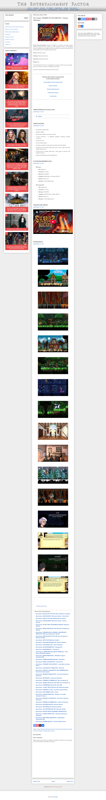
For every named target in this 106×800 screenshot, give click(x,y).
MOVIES (42, 8)
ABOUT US (8, 44)
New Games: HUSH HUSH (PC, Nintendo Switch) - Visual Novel (52, 616)
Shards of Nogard (43, 730)
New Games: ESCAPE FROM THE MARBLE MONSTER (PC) (51, 711)
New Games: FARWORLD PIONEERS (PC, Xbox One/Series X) (52, 680)
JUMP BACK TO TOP (38, 111)
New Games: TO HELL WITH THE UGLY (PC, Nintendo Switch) (52, 687)
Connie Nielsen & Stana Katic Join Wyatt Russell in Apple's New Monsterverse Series (16, 145)
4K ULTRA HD (42, 9)
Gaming (61, 729)
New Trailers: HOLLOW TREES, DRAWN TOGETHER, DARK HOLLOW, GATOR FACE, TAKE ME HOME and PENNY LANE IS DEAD (17, 188)
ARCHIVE (7, 34)
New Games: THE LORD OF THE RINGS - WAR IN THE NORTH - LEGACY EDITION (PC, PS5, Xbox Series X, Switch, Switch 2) (17, 209)
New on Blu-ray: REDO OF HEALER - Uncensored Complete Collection (16, 86)
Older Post (70, 781)
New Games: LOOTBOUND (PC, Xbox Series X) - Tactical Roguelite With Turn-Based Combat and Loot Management (17, 125)
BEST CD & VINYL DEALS (11, 29)
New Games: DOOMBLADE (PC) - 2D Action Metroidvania (51, 721)
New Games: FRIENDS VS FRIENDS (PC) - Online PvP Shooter (52, 702)
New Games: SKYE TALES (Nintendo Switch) (47, 640)
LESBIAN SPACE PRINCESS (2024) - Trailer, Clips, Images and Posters (17, 68)
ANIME (66, 8)
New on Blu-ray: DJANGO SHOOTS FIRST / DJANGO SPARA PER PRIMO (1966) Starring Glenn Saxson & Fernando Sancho (17, 247)
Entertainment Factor (41, 606)
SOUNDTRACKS (52, 9)
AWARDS (35, 8)
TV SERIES (50, 8)
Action (38, 729)
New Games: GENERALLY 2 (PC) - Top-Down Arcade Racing (51, 689)
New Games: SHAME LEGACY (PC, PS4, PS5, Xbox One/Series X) (53, 682)
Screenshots (53, 96)
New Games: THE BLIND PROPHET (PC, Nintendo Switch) (51, 642)
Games (57, 729)
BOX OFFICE (73, 8)
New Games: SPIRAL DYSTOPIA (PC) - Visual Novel (49, 661)
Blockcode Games (50, 729)
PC (38, 730)
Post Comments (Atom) (56, 786)
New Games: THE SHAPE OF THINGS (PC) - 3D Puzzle (50, 668)
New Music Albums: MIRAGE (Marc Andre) (16, 229)
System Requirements (53, 89)
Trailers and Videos (53, 92)
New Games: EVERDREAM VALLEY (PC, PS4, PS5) (49, 685)
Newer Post (36, 781)
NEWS (29, 8)
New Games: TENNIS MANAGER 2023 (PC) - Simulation (50, 659)
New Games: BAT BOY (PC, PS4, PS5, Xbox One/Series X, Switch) (53, 613)
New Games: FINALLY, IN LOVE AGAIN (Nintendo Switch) (51, 618)
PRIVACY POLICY (9, 39)
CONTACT (7, 42)
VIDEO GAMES (74, 9)
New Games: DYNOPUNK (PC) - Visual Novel (47, 649)
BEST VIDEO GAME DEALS (12, 32)
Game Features (53, 85)
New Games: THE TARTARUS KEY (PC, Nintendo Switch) (51, 709)
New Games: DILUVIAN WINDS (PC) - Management (49, 647)
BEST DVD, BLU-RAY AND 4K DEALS (14, 26)
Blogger (56, 796)
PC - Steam (39, 116)
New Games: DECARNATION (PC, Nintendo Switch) (49, 704)
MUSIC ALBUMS (63, 9)
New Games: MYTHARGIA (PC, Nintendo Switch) (48, 706)
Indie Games (66, 729)
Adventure (43, 729)
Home (53, 781)
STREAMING (58, 8)
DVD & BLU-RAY (31, 9)
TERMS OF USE (9, 37)
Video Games (51, 730)
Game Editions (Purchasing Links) (53, 82)
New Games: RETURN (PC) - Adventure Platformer (49, 678)
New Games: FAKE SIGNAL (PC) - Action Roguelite (49, 644)
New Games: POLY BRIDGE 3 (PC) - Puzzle (47, 692)
